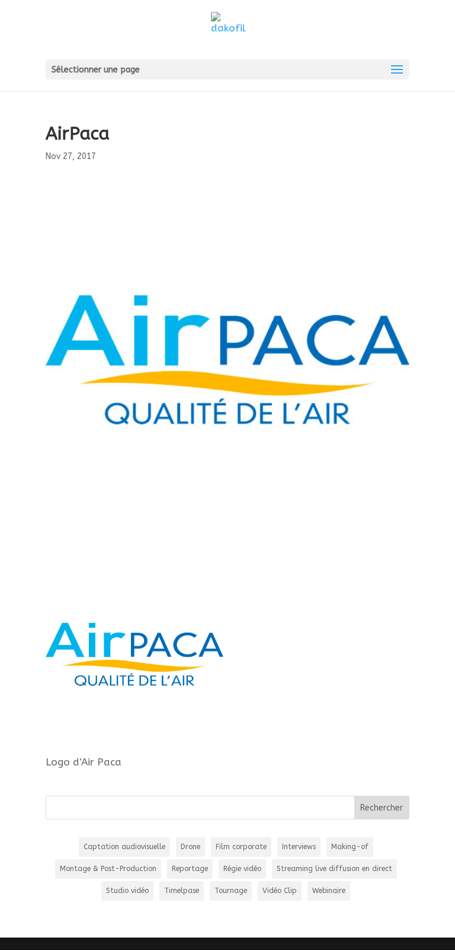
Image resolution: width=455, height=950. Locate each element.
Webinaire (328, 891)
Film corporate (241, 847)
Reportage (190, 869)
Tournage (230, 891)
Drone (190, 847)
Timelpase (181, 891)
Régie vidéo (242, 869)
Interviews (299, 847)
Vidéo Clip (279, 891)
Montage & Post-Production (108, 869)
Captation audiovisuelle (124, 847)
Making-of (350, 847)
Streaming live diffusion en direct (334, 869)
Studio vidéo (127, 891)
